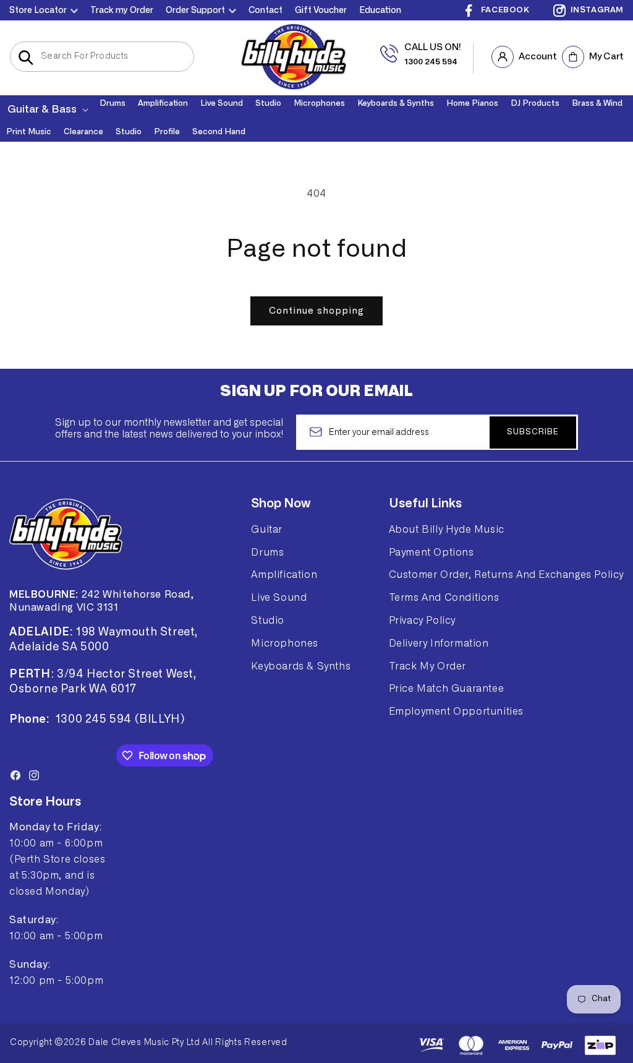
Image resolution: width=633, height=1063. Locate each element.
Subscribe (533, 432)
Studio (267, 621)
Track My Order (427, 666)
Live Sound (279, 598)
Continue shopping (316, 311)
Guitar (267, 530)
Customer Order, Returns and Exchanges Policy (506, 575)
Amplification (284, 575)
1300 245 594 (430, 62)
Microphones (284, 643)
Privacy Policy (422, 621)
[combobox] (102, 56)
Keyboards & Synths (300, 666)
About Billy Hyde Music (446, 530)
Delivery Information (439, 643)
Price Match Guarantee (446, 689)
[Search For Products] (25, 57)
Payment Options (431, 552)
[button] (46, 109)
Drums (267, 552)
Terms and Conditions (444, 598)
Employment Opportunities (456, 712)
